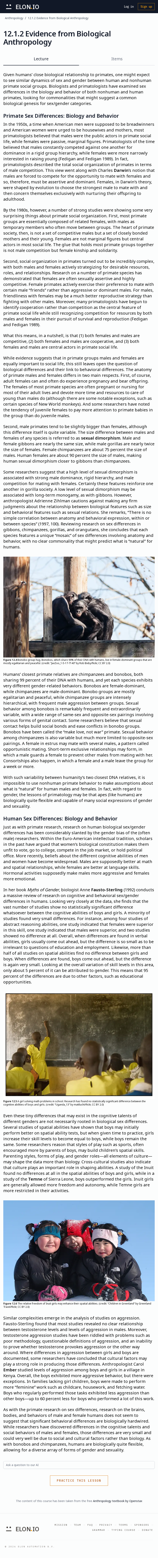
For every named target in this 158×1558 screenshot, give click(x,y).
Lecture (41, 59)
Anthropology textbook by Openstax (117, 1501)
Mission (61, 1524)
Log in (129, 6)
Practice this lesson (79, 1480)
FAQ (90, 1524)
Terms (123, 1524)
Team (77, 1524)
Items (117, 59)
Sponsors (141, 1524)
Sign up (146, 6)
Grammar (98, 1530)
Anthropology (14, 18)
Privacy (105, 1524)
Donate (147, 1530)
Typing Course (124, 1530)
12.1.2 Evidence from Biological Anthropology (58, 18)
